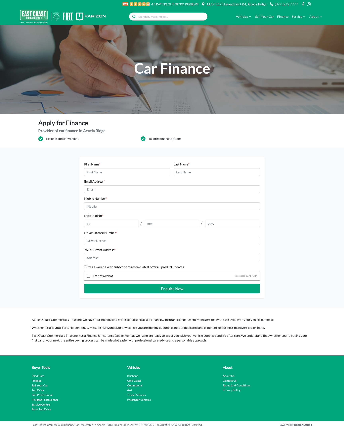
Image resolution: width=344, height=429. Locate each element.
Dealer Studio (303, 425)
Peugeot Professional (45, 399)
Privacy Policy (231, 390)
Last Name (181, 164)
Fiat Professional (42, 395)
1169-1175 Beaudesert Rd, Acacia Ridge (236, 4)
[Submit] (133, 16)
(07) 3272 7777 (286, 4)
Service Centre (41, 404)
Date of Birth (93, 215)
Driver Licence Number (100, 232)
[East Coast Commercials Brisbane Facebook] (304, 4)
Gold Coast (134, 380)
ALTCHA (253, 275)
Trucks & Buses (136, 395)
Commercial (135, 385)
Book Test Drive (41, 409)
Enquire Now (172, 288)
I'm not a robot (103, 276)
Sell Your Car (264, 16)
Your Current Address (99, 250)
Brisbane (132, 375)
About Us (228, 375)
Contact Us (229, 380)
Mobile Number (95, 198)
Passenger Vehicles (139, 399)
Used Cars (38, 375)
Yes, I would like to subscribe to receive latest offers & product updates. (136, 267)
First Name (92, 164)
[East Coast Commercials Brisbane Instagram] (309, 4)
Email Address (94, 181)
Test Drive (38, 390)
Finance (283, 16)
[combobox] (168, 16)
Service (297, 16)
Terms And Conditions (236, 385)
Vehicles (242, 16)
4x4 (129, 390)
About (314, 16)
